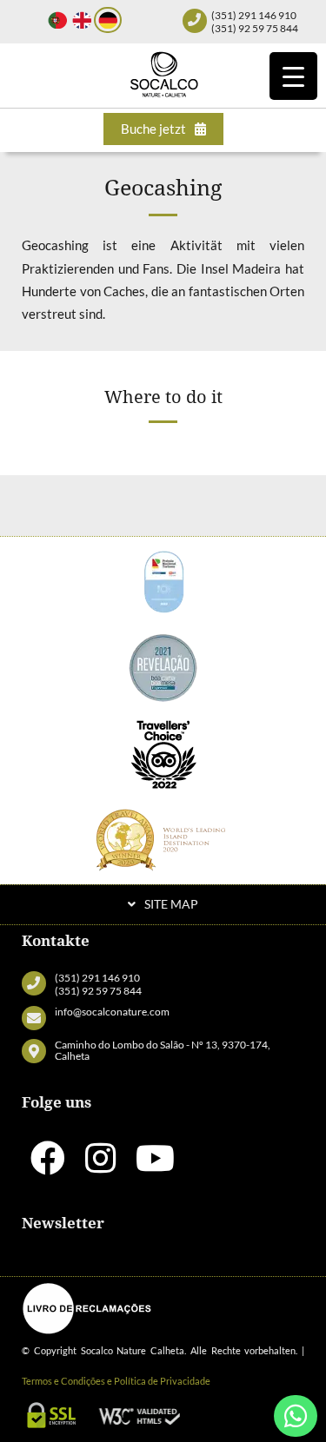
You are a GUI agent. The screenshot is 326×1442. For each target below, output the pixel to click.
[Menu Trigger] (293, 76)
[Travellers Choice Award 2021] (163, 752)
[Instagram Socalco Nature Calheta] (100, 1166)
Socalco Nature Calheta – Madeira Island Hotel (163, 73)
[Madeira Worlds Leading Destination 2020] (163, 839)
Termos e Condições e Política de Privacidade (116, 1380)
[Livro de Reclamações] (87, 1308)
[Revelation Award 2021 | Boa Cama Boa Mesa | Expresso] (163, 665)
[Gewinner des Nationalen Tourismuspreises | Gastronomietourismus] (163, 578)
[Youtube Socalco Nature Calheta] (155, 1166)
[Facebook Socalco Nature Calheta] (48, 1166)
